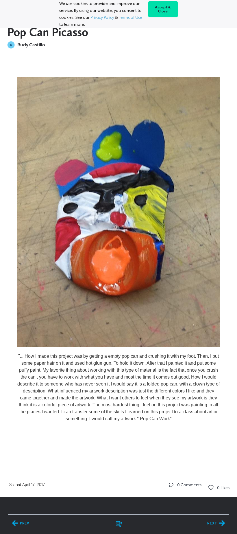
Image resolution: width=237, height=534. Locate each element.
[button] (171, 484)
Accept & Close (163, 9)
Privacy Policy (102, 17)
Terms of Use (130, 17)
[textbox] (118, 263)
